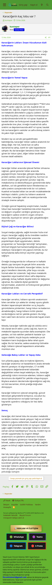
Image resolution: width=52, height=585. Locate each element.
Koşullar (14, 504)
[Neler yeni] (42, 5)
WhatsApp (17, 536)
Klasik (7, 500)
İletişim (6, 504)
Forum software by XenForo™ (23, 513)
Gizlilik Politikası (26, 504)
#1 (49, 37)
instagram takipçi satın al (13, 517)
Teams (37, 536)
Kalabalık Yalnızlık (10, 515)
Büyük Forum (25, 515)
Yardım (38, 504)
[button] (4, 5)
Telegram (16, 545)
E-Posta (37, 545)
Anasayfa (7, 507)
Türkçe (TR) (19, 500)
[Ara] (47, 5)
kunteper (8, 20)
